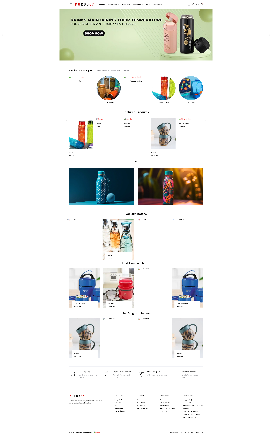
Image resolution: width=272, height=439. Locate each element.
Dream (110, 255)
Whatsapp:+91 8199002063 (193, 406)
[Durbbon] (85, 4)
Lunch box (126, 4)
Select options (167, 230)
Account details (142, 408)
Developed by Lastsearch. (84, 432)
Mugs (148, 4)
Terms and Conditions (167, 408)
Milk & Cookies (184, 123)
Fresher (153, 152)
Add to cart (91, 130)
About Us (163, 400)
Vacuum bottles (113, 4)
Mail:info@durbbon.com (191, 403)
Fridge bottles (138, 4)
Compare (91, 125)
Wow (71, 152)
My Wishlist (141, 405)
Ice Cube (127, 123)
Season (98, 123)
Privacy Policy (164, 402)
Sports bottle (157, 4)
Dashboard (141, 400)
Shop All (102, 4)
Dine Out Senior (79, 303)
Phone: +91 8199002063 (191, 400)
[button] (2, 34)
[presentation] (66, 120)
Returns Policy (164, 405)
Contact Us (163, 411)
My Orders (141, 402)
